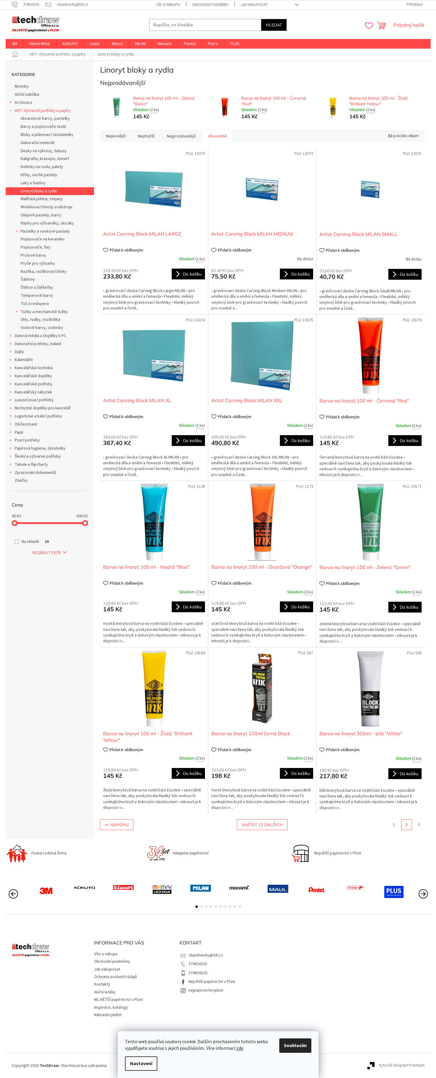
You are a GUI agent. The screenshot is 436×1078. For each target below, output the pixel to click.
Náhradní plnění (107, 1015)
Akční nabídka (27, 95)
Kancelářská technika (34, 368)
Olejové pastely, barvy (41, 215)
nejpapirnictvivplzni (205, 990)
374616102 (197, 973)
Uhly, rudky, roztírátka (40, 320)
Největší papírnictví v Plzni (211, 982)
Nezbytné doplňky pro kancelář (43, 408)
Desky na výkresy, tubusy (44, 151)
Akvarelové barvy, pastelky (45, 119)
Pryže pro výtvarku (38, 263)
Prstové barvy (33, 255)
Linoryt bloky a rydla (39, 191)
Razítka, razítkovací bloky (44, 272)
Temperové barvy (37, 296)
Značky (21, 480)
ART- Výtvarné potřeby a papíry (43, 111)
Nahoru (119, 824)
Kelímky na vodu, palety (42, 167)
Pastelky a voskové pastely (45, 231)
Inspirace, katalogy (111, 1007)
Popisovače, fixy (35, 247)
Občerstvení (26, 424)
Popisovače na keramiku (42, 239)
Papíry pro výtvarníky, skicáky (47, 223)
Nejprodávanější (181, 136)
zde (239, 1048)
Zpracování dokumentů (35, 473)
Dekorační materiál (37, 143)
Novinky (22, 86)
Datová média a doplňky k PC (40, 336)
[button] (196, 906)
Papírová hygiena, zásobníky (40, 448)
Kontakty (102, 984)
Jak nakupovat (254, 5)
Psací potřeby (27, 440)
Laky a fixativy (33, 183)
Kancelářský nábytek (33, 392)
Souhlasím (295, 1045)
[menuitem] (14, 44)
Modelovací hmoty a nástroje (47, 207)
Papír (19, 432)
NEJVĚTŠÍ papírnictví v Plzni (118, 1000)
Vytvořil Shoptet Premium (402, 1066)
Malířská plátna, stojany (42, 199)
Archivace (23, 103)
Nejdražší (146, 136)
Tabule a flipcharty (31, 465)
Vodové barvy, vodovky (42, 328)
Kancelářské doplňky (33, 376)
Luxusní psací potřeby (34, 400)
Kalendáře (24, 360)
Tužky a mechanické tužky (44, 312)
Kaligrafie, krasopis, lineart (45, 159)
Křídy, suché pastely (39, 175)
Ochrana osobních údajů (115, 977)
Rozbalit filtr (47, 553)
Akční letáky (105, 992)
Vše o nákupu (168, 5)
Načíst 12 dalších (262, 824)
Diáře (19, 352)
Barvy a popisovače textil (43, 127)
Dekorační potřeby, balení (38, 344)
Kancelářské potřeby (33, 384)
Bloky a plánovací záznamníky (47, 135)
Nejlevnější (116, 136)
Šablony (28, 279)
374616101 (197, 964)
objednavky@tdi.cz (205, 955)
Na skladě (35, 542)
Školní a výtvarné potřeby (38, 456)
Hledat (274, 25)
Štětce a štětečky (37, 288)
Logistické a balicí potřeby (38, 416)
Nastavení (141, 1063)
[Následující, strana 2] (406, 824)
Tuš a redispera (35, 304)
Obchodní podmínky (210, 5)
